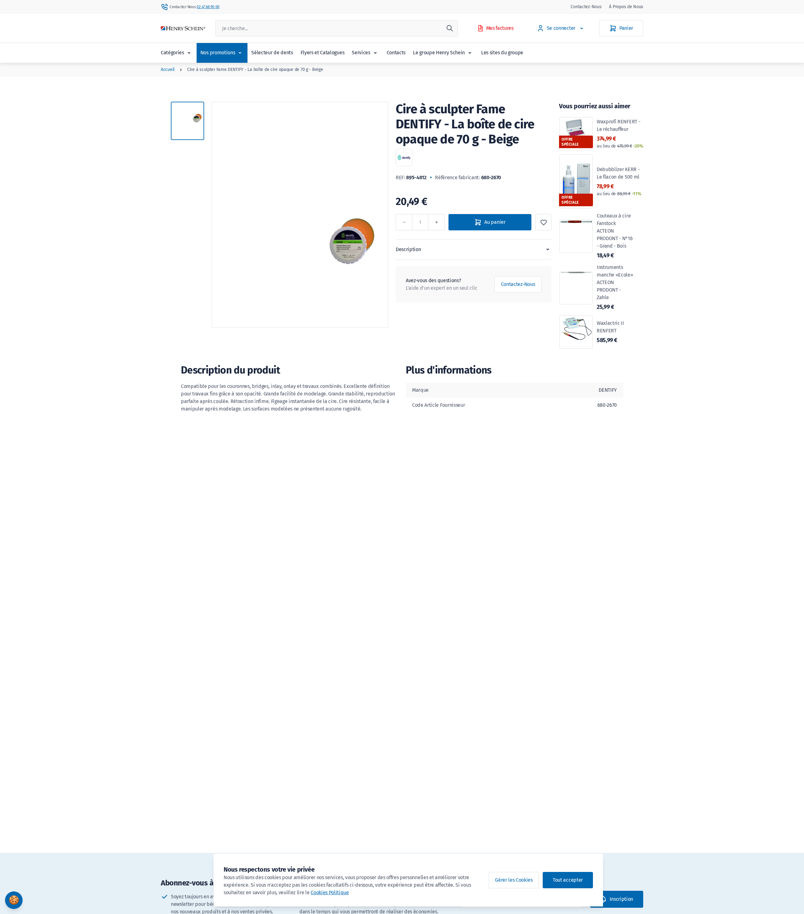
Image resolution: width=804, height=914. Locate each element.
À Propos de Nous (626, 6)
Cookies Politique (330, 892)
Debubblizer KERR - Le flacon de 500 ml (619, 181)
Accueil (168, 69)
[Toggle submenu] (189, 52)
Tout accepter (568, 880)
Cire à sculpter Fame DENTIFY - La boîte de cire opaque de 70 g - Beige (255, 69)
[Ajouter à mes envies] (543, 222)
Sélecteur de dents (272, 53)
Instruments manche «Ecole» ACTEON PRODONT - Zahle (615, 287)
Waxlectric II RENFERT (610, 332)
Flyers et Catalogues (323, 53)
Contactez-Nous (586, 6)
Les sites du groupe (502, 53)
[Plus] (436, 222)
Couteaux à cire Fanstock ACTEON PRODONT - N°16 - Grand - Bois (615, 236)
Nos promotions (217, 53)
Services (361, 53)
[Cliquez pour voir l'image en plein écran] (300, 215)
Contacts (396, 53)
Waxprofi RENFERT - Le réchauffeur (620, 134)
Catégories (172, 53)
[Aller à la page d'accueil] (183, 28)
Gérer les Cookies (514, 880)
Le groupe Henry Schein (439, 53)
